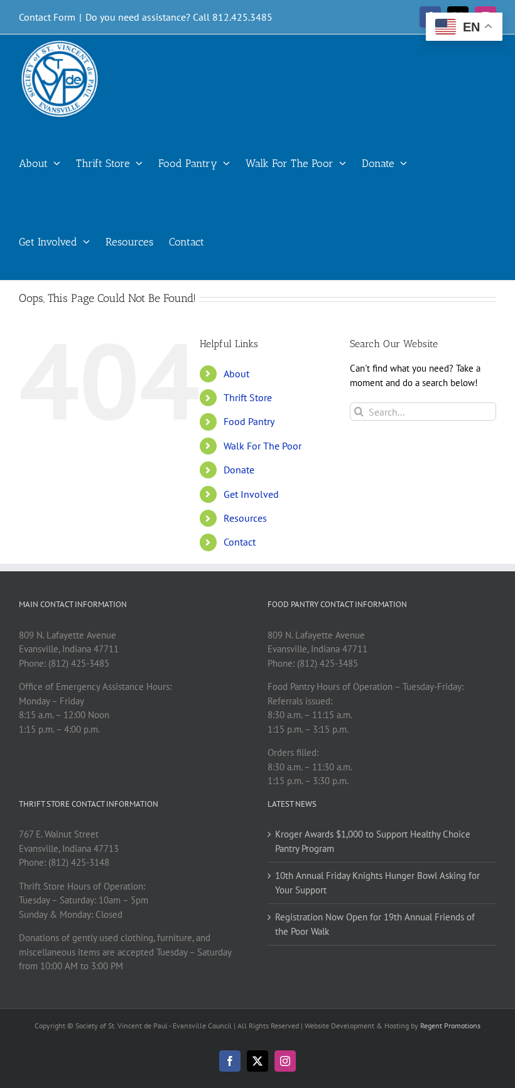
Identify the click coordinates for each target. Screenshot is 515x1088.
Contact (240, 542)
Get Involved (251, 494)
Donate (239, 469)
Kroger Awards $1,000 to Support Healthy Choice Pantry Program (372, 841)
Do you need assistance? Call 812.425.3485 (179, 17)
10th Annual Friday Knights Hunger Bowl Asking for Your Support (377, 883)
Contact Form (47, 17)
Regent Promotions (450, 1025)
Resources (245, 518)
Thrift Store (248, 397)
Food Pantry (249, 421)
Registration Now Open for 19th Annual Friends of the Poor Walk (375, 924)
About (236, 373)
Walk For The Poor (262, 445)
